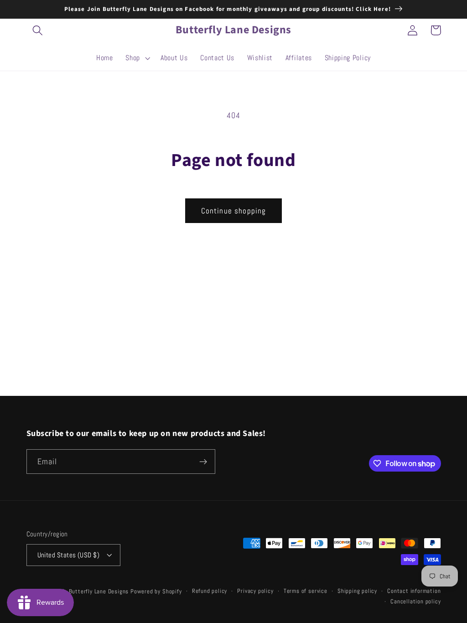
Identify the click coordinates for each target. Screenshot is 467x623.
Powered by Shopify (156, 591)
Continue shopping (233, 211)
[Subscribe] (203, 461)
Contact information (414, 591)
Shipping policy (357, 591)
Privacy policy (255, 591)
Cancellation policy (415, 601)
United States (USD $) (68, 554)
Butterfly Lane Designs (99, 591)
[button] (38, 30)
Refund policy (209, 591)
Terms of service (305, 591)
